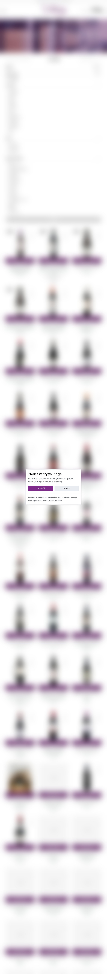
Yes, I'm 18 (40, 488)
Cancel (67, 488)
